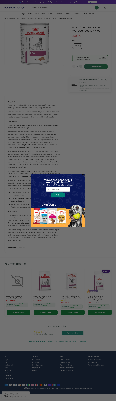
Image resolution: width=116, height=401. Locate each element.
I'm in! (58, 195)
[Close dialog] (83, 175)
